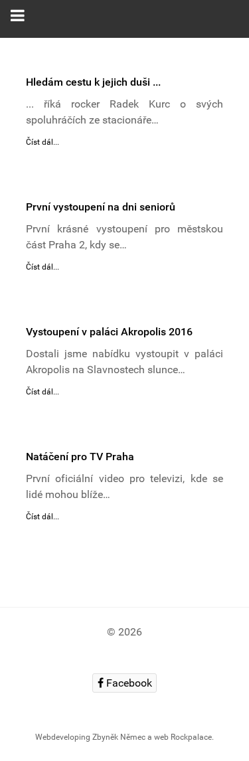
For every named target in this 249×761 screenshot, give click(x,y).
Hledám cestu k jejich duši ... (93, 82)
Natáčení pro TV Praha (80, 456)
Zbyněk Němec (118, 737)
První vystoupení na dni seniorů (100, 207)
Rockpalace (191, 737)
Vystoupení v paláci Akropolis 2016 (109, 331)
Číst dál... (42, 142)
